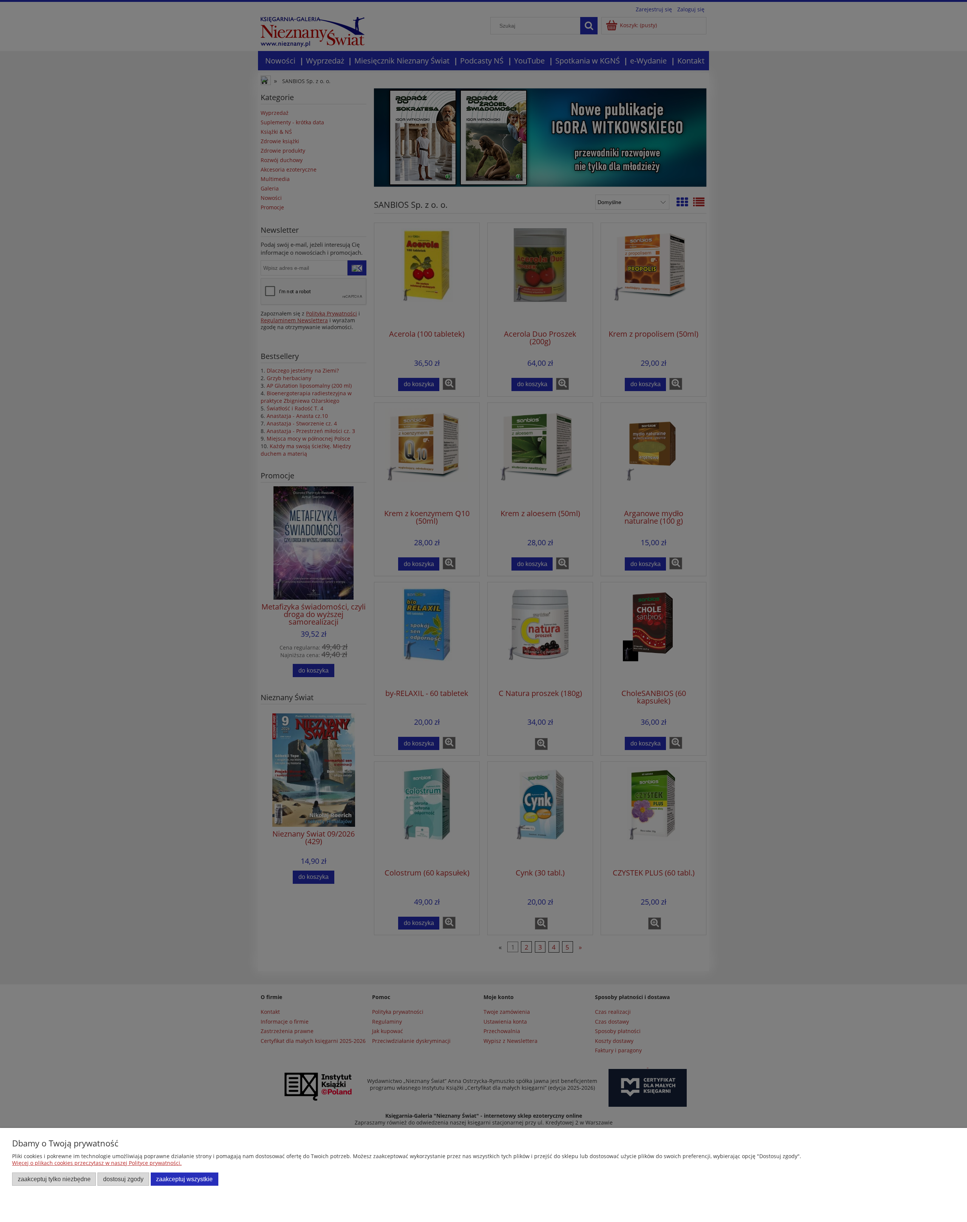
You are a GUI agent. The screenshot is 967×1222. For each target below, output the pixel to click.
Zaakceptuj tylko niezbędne (54, 1179)
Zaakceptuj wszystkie (184, 1179)
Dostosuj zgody (123, 1179)
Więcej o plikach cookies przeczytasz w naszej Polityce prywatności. (97, 1162)
